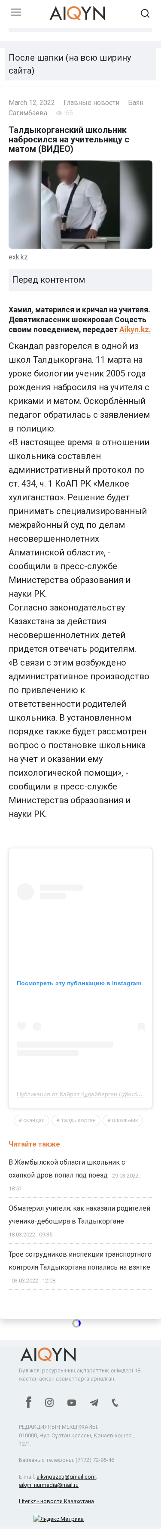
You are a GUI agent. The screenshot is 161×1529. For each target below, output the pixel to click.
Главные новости (91, 103)
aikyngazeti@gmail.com (66, 1477)
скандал (34, 1120)
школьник (125, 1120)
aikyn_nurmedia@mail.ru (49, 1485)
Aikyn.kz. (135, 329)
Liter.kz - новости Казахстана (56, 1501)
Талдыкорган (78, 1120)
